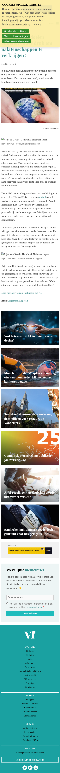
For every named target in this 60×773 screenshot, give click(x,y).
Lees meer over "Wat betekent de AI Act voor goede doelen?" (30, 328)
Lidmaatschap (30, 679)
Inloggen (30, 699)
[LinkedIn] (30, 767)
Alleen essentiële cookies (16, 41)
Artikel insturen (30, 728)
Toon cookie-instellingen (16, 36)
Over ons (30, 646)
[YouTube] (35, 767)
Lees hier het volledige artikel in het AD (21, 292)
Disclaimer (30, 687)
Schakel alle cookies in (15, 31)
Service (30, 723)
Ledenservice (30, 707)
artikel (42, 197)
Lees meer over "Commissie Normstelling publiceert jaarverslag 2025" (30, 448)
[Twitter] (24, 767)
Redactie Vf (53, 128)
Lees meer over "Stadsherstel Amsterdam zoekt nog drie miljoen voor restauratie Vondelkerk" (30, 408)
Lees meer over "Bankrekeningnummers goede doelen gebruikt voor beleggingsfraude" (30, 522)
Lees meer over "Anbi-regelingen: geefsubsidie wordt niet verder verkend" (30, 485)
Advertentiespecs (30, 736)
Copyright (30, 683)
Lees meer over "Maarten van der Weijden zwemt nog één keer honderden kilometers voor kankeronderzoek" (30, 367)
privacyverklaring (32, 24)
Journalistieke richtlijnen (30, 671)
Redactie (30, 651)
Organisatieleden (30, 711)
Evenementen (30, 732)
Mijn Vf (30, 695)
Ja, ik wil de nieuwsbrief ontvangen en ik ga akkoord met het (30, 605)
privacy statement (34, 607)
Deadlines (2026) (30, 740)
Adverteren (30, 663)
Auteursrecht (30, 675)
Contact (30, 659)
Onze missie (30, 667)
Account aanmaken (30, 703)
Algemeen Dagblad (18, 300)
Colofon (30, 655)
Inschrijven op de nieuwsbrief (31, 759)
